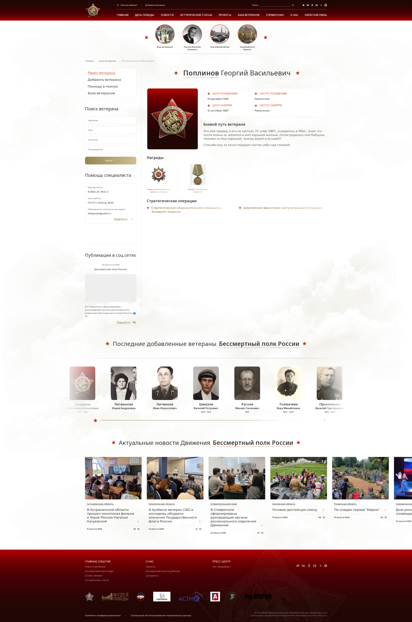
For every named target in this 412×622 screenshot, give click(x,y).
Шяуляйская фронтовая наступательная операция (282, 208)
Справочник (275, 15)
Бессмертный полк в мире (99, 571)
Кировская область (283, 504)
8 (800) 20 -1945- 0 (98, 191)
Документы (152, 575)
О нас (150, 561)
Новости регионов (95, 566)
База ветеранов (248, 15)
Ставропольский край (224, 504)
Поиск (255, 5)
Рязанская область (345, 504)
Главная (122, 15)
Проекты (225, 15)
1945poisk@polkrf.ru (99, 213)
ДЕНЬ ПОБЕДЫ (144, 15)
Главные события (98, 561)
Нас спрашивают (221, 566)
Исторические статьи (196, 15)
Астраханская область (100, 504)
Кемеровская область (162, 504)
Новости (167, 15)
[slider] (95, 420)
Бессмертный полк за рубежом (163, 571)
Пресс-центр (221, 561)
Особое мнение (93, 575)
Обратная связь (316, 15)
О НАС (294, 15)
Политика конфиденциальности (103, 615)
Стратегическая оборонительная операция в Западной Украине (186, 210)
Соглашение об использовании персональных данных (161, 615)
